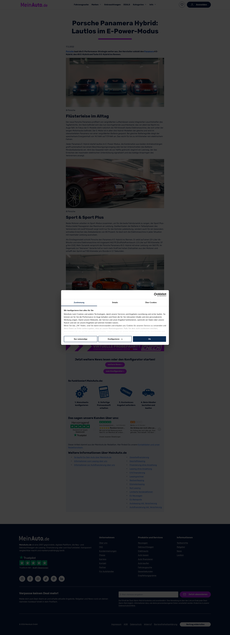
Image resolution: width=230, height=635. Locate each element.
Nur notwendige (80, 339)
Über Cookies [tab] (151, 302)
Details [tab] (115, 302)
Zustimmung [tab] (79, 302)
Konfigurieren (113, 339)
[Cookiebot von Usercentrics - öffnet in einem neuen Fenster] (155, 294)
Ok (149, 339)
